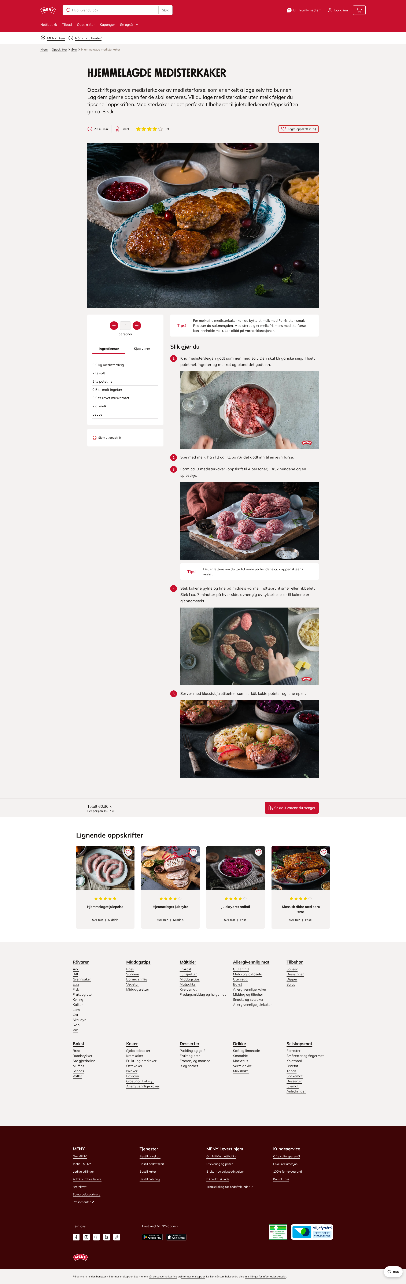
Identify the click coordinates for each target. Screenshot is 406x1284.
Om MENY (80, 1156)
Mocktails (240, 1061)
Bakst (237, 984)
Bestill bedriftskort (152, 1164)
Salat (291, 984)
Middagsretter (137, 989)
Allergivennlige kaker (249, 989)
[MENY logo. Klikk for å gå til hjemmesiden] (48, 10)
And (76, 969)
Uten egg (240, 979)
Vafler (77, 1076)
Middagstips (138, 962)
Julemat (293, 1086)
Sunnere (132, 974)
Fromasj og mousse (195, 1061)
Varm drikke (242, 1066)
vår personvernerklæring (163, 1276)
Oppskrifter (86, 24)
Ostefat (292, 1066)
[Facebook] (76, 1237)
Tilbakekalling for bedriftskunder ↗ (229, 1187)
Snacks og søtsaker (248, 999)
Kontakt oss (281, 1179)
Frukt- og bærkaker (141, 1061)
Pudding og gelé (192, 1051)
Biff (75, 974)
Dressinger (295, 974)
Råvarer (81, 962)
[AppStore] (176, 1237)
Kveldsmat (188, 989)
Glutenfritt (241, 969)
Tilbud (67, 24)
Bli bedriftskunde (217, 1179)
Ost (75, 1015)
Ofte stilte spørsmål (286, 1156)
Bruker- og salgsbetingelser (225, 1171)
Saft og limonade (246, 1051)
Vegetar (132, 984)
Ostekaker (134, 1066)
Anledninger (296, 1091)
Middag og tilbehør (248, 994)
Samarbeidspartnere (86, 1194)
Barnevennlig (136, 979)
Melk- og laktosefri (247, 974)
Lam (76, 1009)
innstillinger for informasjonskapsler (265, 1276)
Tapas (291, 1071)
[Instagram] (86, 1237)
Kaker (132, 1043)
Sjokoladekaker (138, 1051)
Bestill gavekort (150, 1156)
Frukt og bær (83, 994)
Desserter (189, 1043)
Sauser (292, 969)
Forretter (293, 1051)
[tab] (108, 348)
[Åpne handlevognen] (359, 10)
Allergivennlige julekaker (252, 1004)
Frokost (185, 969)
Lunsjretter (188, 974)
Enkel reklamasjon (285, 1164)
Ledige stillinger (83, 1171)
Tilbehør (295, 962)
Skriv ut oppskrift (109, 437)
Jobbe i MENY (82, 1164)
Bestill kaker (148, 1171)
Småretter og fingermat (305, 1056)
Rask (130, 969)
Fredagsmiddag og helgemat (203, 994)
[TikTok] (116, 1237)
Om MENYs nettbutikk (221, 1156)
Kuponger (107, 24)
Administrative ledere (87, 1179)
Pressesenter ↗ (83, 1202)
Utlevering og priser (219, 1164)
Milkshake (241, 1071)
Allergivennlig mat (251, 962)
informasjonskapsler (193, 1276)
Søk (165, 10)
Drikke (239, 1043)
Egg (76, 984)
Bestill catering (150, 1179)
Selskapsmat (299, 1043)
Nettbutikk (48, 24)
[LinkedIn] (106, 1237)
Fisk (76, 989)
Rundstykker (82, 1056)
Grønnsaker (82, 979)
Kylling (78, 999)
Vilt (75, 1030)
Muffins (78, 1066)
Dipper (292, 979)
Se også (126, 24)
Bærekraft (79, 1187)
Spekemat (295, 1076)
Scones (78, 1071)
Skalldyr (79, 1020)
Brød (76, 1051)
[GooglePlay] (152, 1237)
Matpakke (188, 984)
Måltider (188, 962)
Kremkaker (134, 1056)
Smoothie (240, 1056)
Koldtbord (294, 1061)
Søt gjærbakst (84, 1061)
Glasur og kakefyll (140, 1081)
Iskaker (131, 1071)
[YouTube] (96, 1237)
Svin (76, 1025)
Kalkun (78, 1004)
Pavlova (132, 1076)
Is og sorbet (189, 1066)
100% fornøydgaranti (287, 1171)
